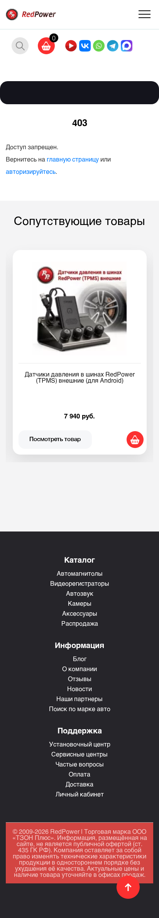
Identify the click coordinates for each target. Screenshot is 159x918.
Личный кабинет (80, 794)
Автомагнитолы (80, 573)
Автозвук (79, 593)
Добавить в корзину (135, 439)
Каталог (79, 559)
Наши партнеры (79, 698)
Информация (79, 645)
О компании (79, 668)
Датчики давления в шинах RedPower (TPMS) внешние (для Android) (80, 377)
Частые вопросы (80, 764)
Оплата (79, 774)
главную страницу (73, 159)
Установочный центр (79, 744)
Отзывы (79, 678)
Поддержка (80, 730)
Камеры (79, 603)
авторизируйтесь (31, 171)
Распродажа (79, 623)
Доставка (79, 784)
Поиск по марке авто (79, 708)
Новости (79, 688)
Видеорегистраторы (79, 583)
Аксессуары (79, 613)
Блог (79, 658)
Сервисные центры (79, 754)
